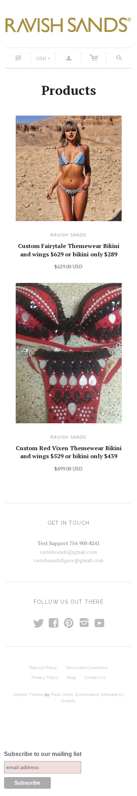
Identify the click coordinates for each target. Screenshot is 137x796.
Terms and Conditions (86, 667)
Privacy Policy (44, 677)
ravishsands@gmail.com (68, 551)
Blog (71, 677)
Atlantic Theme (28, 694)
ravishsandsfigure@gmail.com (68, 560)
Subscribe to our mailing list (42, 754)
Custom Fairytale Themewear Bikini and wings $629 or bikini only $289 (68, 250)
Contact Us (95, 677)
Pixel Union (62, 694)
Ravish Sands (68, 234)
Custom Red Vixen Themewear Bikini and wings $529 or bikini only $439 (69, 452)
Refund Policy (43, 667)
